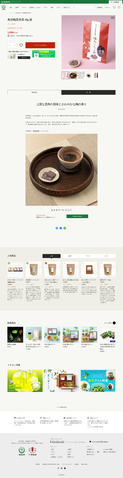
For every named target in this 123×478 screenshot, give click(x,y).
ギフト (53, 454)
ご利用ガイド (90, 449)
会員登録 (99, 7)
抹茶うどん (71, 457)
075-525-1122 (58, 442)
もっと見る (108, 323)
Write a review (77, 216)
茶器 (69, 454)
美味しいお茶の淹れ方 (109, 452)
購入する (24, 57)
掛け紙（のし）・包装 (93, 452)
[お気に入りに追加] (21, 45)
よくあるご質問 (107, 449)
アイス (53, 452)
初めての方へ (90, 454)
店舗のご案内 (84, 464)
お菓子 (69, 449)
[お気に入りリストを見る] (114, 7)
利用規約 (77, 464)
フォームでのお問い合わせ (96, 426)
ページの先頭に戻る (61, 407)
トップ (8, 12)
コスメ (69, 452)
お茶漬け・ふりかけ (56, 457)
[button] (11, 28)
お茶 (13, 12)
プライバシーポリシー (67, 464)
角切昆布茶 (36, 131)
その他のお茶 (18, 12)
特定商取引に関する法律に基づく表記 (51, 464)
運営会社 (38, 464)
